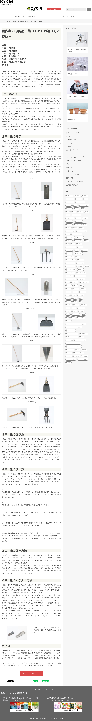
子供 (75, 205)
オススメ (85, 195)
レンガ (80, 211)
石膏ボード (70, 275)
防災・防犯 (70, 178)
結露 (75, 298)
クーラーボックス (82, 231)
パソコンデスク (71, 272)
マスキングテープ (71, 259)
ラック (78, 218)
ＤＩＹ (69, 320)
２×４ (69, 291)
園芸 (84, 314)
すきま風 (70, 208)
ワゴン (76, 304)
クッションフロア (84, 205)
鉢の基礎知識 (71, 119)
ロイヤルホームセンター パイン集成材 (76, 324)
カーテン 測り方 (79, 352)
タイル (76, 208)
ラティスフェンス (71, 247)
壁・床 (68, 136)
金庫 (73, 243)
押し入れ (70, 240)
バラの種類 (70, 340)
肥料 (69, 314)
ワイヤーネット (71, 263)
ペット (68, 164)
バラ (82, 336)
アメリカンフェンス (80, 340)
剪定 (74, 295)
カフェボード (70, 349)
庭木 (69, 295)
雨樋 (69, 214)
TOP (4, 21)
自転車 (80, 247)
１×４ (75, 291)
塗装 (69, 211)
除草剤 (75, 227)
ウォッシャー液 (71, 231)
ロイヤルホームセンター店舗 (71, 16)
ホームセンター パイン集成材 (74, 327)
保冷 (69, 234)
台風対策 (77, 356)
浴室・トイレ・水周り (73, 133)
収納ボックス (79, 253)
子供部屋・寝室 (71, 139)
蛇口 (86, 198)
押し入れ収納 (78, 240)
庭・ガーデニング (11, 21)
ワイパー (81, 259)
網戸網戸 (84, 304)
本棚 (76, 285)
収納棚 (69, 298)
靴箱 (81, 298)
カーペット (70, 221)
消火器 (86, 240)
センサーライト (80, 202)
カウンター (70, 253)
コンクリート (70, 198)
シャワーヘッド (71, 237)
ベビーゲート (70, 218)
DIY (82, 285)
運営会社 (37, 689)
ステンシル (80, 237)
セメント (79, 198)
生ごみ (81, 311)
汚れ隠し (70, 285)
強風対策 (85, 356)
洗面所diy (81, 269)
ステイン (83, 291)
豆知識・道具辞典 (72, 185)
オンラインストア (54, 9)
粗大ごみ (70, 356)
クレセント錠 (70, 202)
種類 (75, 311)
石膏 (69, 282)
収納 (75, 301)
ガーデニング (76, 314)
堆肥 (77, 250)
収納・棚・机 (70, 167)
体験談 (77, 195)
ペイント (76, 288)
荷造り (69, 362)
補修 (83, 208)
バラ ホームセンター (72, 336)
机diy (87, 266)
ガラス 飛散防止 (71, 359)
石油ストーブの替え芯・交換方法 (76, 96)
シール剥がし (70, 256)
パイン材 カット (71, 330)
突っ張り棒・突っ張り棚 (80, 224)
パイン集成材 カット (72, 333)
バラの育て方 (84, 333)
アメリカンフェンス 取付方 (74, 343)
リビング (69, 143)
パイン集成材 (81, 317)
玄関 (67, 153)
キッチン (69, 146)
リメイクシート (84, 282)
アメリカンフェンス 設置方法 (74, 346)
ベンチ (69, 227)
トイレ (69, 288)
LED (82, 227)
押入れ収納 (80, 263)
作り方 (69, 311)
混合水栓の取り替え (73, 74)
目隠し (83, 288)
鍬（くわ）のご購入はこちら (31, 673)
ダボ (78, 256)
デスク (69, 301)
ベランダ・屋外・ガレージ (75, 157)
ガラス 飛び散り (83, 359)
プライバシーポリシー (50, 689)
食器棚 (85, 218)
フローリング (79, 221)
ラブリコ (70, 304)
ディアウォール (76, 214)
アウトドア (70, 171)
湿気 (87, 211)
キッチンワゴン (71, 266)
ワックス (70, 224)
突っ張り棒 (70, 250)
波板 (74, 211)
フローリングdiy (71, 269)
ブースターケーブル (80, 275)
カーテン (70, 352)
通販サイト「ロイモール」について (25, 16)
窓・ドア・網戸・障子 (73, 160)
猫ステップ (84, 250)
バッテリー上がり (71, 279)
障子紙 (69, 205)
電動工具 (75, 282)
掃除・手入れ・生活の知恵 (75, 181)
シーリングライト (77, 234)
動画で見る (81, 279)
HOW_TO (70, 195)
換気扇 (84, 349)
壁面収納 (80, 266)
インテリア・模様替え (73, 174)
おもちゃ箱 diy (81, 272)
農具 (73, 317)
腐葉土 (79, 243)
